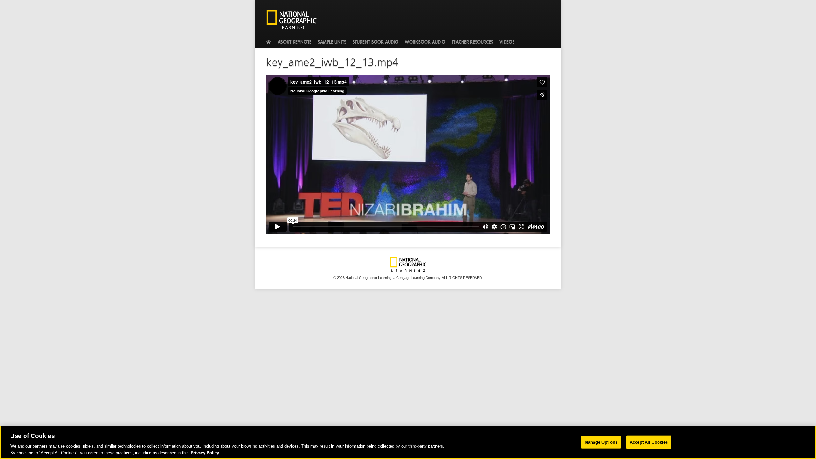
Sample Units (332, 42)
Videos (506, 42)
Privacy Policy (205, 452)
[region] (408, 442)
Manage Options (601, 442)
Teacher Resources (472, 42)
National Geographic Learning (294, 19)
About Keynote (294, 42)
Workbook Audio (425, 42)
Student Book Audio (375, 42)
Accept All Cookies (649, 442)
